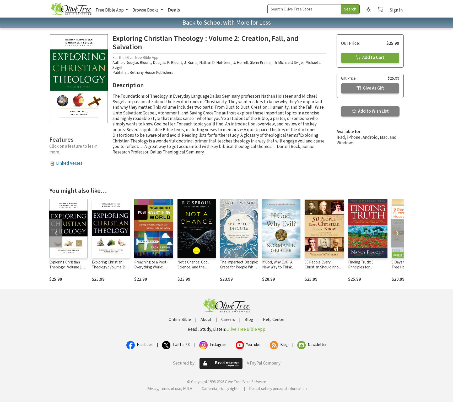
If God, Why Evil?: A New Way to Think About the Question (278, 267)
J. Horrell (240, 62)
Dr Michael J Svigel (288, 62)
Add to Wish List (373, 111)
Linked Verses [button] (69, 163)
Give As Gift (373, 88)
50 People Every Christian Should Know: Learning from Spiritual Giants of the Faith (323, 270)
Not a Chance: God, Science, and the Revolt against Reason (195, 267)
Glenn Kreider (261, 62)
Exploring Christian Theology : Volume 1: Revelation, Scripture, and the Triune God (67, 270)
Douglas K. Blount (167, 62)
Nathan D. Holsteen (215, 62)
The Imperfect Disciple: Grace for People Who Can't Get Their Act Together (239, 270)
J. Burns (190, 62)
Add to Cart (373, 57)
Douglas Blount (138, 62)
